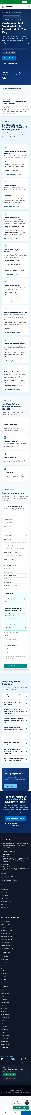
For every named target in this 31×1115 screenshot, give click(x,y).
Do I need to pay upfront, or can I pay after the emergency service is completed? (14, 711)
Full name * (6, 513)
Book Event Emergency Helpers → (13, 389)
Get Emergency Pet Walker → (11, 301)
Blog (2, 1023)
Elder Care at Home (5, 924)
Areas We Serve (5, 993)
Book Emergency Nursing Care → (12, 332)
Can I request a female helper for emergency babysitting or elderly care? (14, 720)
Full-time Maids (4, 895)
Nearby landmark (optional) (10, 552)
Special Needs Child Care (7, 948)
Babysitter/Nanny (5, 907)
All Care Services (5, 921)
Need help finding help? (22, 1107)
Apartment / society (8, 545)
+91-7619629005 (7, 856)
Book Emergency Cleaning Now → (12, 174)
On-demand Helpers (6, 901)
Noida (4, 968)
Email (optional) (7, 526)
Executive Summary (5, 1002)
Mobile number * (8, 519)
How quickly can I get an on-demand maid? (12, 703)
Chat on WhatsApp (10, 1074)
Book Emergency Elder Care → (12, 274)
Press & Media (4, 1029)
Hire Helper (4, 999)
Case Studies (4, 1026)
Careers (3, 1005)
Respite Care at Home (6, 930)
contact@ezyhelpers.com (9, 851)
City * (5, 532)
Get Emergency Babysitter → (11, 238)
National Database (5, 1035)
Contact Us (3, 1032)
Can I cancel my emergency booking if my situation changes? (14, 728)
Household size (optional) (10, 645)
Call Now (25, 2)
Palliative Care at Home (6, 945)
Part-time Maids (5, 898)
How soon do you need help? (11, 632)
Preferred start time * (10, 618)
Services (8, 12)
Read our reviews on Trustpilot (10, 880)
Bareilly (15, 92)
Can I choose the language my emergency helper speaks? (13, 743)
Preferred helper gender (10, 639)
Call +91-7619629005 (10, 63)
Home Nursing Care (5, 933)
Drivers (3, 913)
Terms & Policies (5, 1041)
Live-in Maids (4, 892)
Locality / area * (8, 539)
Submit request (15, 666)
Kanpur (4, 976)
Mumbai (5, 962)
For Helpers (4, 1011)
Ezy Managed (4, 889)
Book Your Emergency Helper (15, 818)
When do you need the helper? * (13, 596)
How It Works (4, 1008)
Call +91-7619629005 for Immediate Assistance (15, 824)
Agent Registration (5, 1017)
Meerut (4, 979)
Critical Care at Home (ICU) (7, 942)
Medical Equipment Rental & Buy (8, 936)
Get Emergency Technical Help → (12, 360)
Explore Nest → (10, 786)
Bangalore (6, 92)
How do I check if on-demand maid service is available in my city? (14, 759)
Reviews (3, 996)
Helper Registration (5, 1014)
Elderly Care (4, 904)
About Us (3, 990)
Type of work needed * (9, 559)
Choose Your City (9, 58)
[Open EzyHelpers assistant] (27, 1102)
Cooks (2, 910)
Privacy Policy (4, 1038)
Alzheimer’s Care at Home (7, 927)
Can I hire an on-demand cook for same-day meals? (13, 736)
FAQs (2, 1020)
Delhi (4, 965)
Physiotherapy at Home (6, 939)
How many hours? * (10, 624)
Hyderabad (5, 959)
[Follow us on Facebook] (2, 876)
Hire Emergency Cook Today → (12, 206)
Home (3, 12)
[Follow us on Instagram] (5, 876)
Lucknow (5, 973)
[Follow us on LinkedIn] (8, 876)
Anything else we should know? (12, 652)
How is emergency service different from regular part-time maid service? (13, 751)
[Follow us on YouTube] (12, 876)
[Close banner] (29, 2)
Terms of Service (5, 1044)
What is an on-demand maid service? (12, 696)
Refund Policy (4, 1047)
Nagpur (4, 970)
